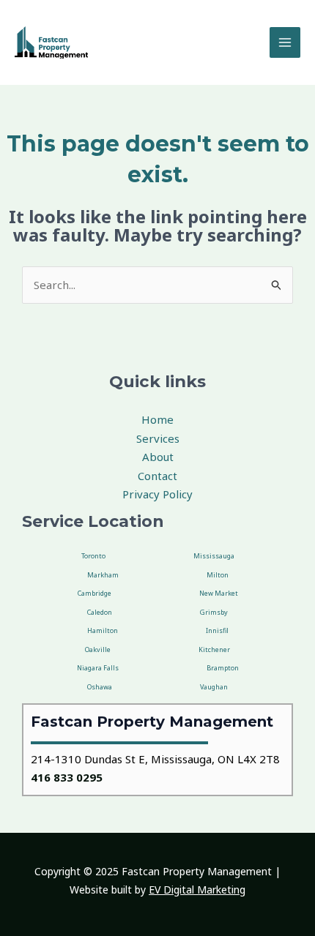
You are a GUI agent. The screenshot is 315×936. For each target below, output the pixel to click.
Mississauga (213, 556)
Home (157, 419)
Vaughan (214, 687)
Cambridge (94, 593)
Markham (103, 575)
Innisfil (217, 630)
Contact (157, 475)
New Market (218, 593)
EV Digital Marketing (197, 889)
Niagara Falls (98, 668)
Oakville (98, 649)
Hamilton (102, 630)
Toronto (93, 556)
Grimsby (214, 612)
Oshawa (99, 687)
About (158, 456)
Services (157, 438)
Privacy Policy (157, 494)
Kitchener (214, 649)
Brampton (223, 668)
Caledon (99, 612)
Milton (218, 575)
